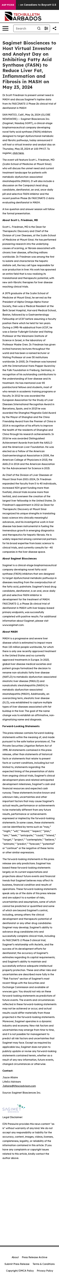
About (15, 1257)
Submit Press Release (17, 1263)
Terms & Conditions (44, 1263)
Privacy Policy (45, 1270)
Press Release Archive (34, 1257)
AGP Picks (8, 5)
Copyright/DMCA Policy (20, 1270)
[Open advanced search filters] (46, 28)
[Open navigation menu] (5, 28)
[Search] (39, 28)
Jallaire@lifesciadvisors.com (19, 1085)
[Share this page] (54, 28)
